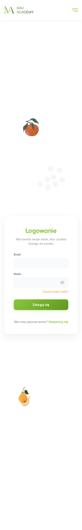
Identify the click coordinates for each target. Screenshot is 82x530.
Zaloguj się (41, 305)
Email (17, 254)
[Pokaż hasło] (62, 282)
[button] (75, 10)
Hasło (17, 274)
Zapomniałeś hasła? (55, 291)
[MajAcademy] (18, 10)
